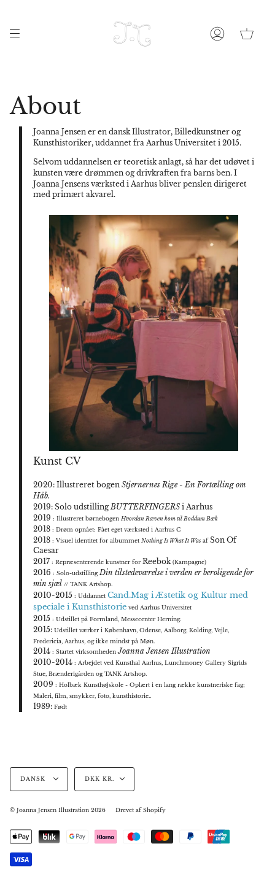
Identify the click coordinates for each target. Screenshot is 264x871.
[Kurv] (246, 34)
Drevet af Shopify (140, 810)
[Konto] (217, 34)
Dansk (34, 779)
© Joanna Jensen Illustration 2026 (58, 810)
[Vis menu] (19, 34)
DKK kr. (99, 779)
